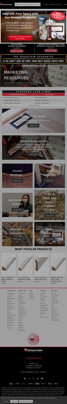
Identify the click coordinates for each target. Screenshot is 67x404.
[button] (64, 12)
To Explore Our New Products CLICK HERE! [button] (20, 38)
